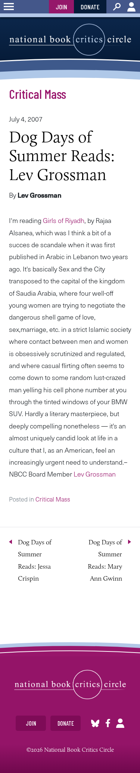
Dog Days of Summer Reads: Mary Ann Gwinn (105, 560)
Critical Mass (37, 93)
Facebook (108, 723)
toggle (9, 6)
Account (131, 7)
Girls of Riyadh (63, 220)
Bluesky (95, 723)
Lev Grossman (95, 474)
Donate (90, 7)
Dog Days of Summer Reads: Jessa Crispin (35, 560)
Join (61, 7)
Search (117, 7)
